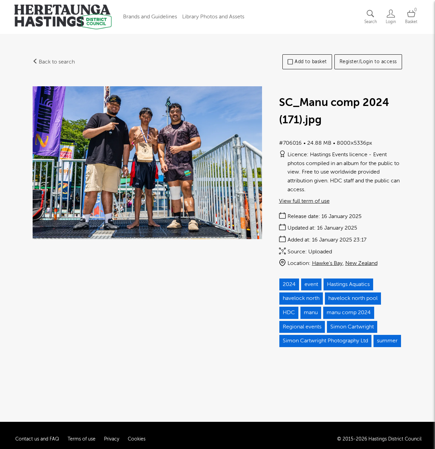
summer (387, 341)
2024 (289, 284)
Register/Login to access (368, 61)
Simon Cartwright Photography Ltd (325, 341)
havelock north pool (353, 298)
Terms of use (81, 439)
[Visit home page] (63, 17)
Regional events (302, 327)
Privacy (111, 439)
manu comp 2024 (349, 312)
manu (311, 312)
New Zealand (361, 263)
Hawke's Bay (327, 263)
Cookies (136, 439)
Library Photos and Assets (213, 17)
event (311, 284)
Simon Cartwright (352, 327)
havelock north (301, 298)
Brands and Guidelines (150, 17)
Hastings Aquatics (348, 284)
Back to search (56, 62)
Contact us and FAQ (37, 439)
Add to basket (311, 61)
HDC (289, 312)
